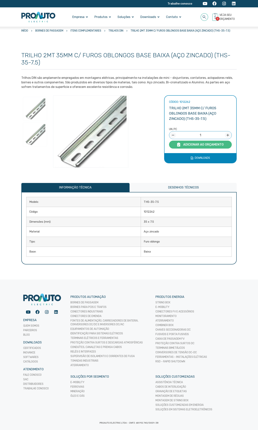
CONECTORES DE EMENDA (85, 316)
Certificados (32, 348)
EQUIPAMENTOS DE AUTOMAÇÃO (89, 329)
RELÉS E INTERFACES (83, 351)
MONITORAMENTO (166, 316)
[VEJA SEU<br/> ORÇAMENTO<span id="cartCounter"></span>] (215, 17)
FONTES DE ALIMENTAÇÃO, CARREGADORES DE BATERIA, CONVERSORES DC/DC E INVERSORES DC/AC (104, 322)
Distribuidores (33, 384)
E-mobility (77, 382)
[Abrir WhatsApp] (248, 420)
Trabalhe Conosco (36, 388)
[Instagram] (224, 4)
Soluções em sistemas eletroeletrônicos (183, 409)
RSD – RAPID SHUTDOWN (170, 361)
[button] (204, 16)
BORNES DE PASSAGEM (49, 30)
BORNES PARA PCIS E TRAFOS (88, 307)
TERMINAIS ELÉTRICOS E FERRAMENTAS (94, 338)
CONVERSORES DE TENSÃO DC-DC (176, 352)
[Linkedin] (234, 4)
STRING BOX (162, 302)
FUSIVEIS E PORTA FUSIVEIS (172, 334)
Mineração (77, 391)
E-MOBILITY (162, 307)
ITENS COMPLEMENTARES (85, 30)
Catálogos (30, 361)
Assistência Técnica (169, 382)
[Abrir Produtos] (109, 17)
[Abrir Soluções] (132, 17)
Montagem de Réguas (169, 395)
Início (24, 30)
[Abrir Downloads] (158, 17)
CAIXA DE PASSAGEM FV (170, 338)
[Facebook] (215, 4)
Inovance (29, 352)
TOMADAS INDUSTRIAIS (84, 360)
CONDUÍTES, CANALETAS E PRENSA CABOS (96, 347)
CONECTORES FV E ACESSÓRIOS (174, 311)
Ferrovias (77, 386)
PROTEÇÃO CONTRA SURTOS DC (174, 343)
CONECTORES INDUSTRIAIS (86, 311)
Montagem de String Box (171, 400)
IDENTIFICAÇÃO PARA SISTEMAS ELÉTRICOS (96, 333)
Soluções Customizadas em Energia (179, 405)
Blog (26, 334)
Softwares (31, 357)
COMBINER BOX (164, 325)
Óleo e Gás (77, 395)
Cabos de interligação (170, 386)
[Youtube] (205, 4)
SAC (25, 379)
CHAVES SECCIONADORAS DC (173, 329)
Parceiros (30, 330)
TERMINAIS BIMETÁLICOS (170, 347)
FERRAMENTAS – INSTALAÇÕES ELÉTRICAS (181, 357)
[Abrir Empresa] (86, 17)
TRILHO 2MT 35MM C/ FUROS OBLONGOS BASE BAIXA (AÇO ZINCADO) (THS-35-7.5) (180, 30)
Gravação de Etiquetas (171, 391)
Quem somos (31, 325)
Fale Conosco (32, 375)
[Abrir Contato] (180, 17)
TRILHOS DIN (115, 30)
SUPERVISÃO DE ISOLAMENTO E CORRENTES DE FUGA (102, 356)
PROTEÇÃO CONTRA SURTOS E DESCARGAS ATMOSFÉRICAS (106, 342)
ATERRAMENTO (79, 365)
